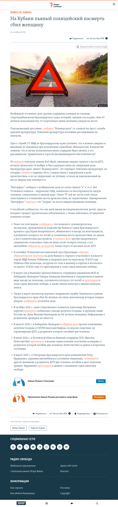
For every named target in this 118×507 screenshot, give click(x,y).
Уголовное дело (62, 239)
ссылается (26, 173)
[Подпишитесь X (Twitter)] (26, 447)
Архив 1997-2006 (68, 466)
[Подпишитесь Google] (13, 447)
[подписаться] (66, 447)
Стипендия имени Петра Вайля (26, 471)
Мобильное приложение (23, 466)
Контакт (64, 471)
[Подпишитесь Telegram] (39, 447)
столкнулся (90, 359)
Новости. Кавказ (20, 12)
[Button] (76, 39)
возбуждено (30, 301)
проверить (30, 311)
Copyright (65, 493)
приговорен (37, 341)
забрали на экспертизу (41, 246)
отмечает (30, 202)
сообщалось (46, 224)
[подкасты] (46, 503)
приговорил (91, 280)
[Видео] (72, 503)
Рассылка (65, 488)
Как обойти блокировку (22, 493)
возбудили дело (69, 324)
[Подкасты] (59, 447)
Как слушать (16, 488)
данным (19, 162)
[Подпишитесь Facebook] (19, 447)
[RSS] (53, 447)
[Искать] (97, 503)
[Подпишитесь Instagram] (46, 447)
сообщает (48, 128)
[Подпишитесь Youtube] (33, 447)
